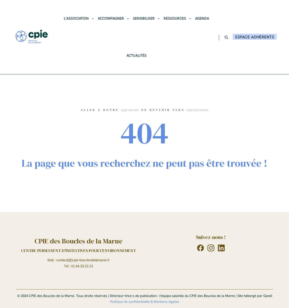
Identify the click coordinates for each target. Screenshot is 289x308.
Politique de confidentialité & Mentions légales (144, 301)
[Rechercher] (226, 37)
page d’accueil (130, 110)
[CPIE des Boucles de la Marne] (31, 37)
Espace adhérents (254, 37)
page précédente (197, 110)
